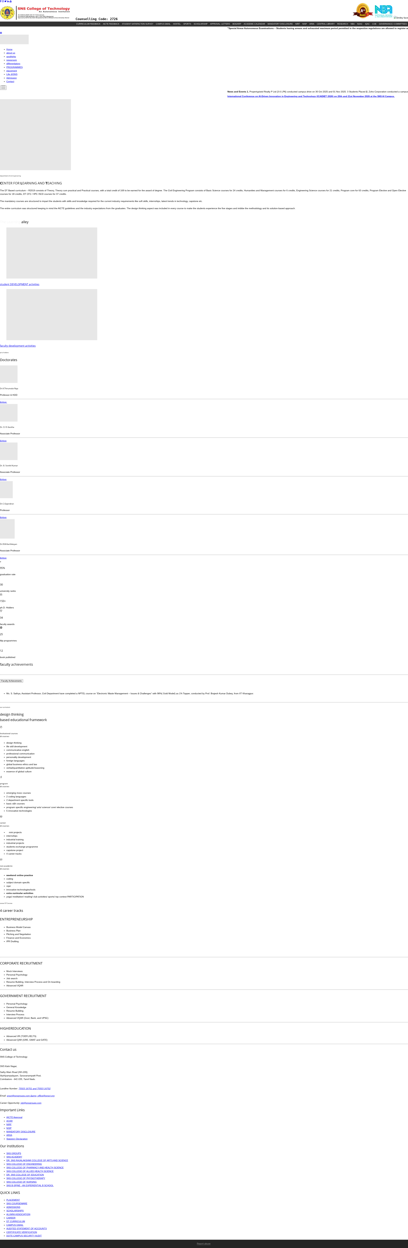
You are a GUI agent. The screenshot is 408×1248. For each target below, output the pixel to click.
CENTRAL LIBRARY (326, 24)
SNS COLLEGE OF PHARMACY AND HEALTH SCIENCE (35, 1167)
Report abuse (204, 1243)
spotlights (11, 56)
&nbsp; (3, 402)
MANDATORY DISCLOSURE (280, 24)
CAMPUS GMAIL (163, 24)
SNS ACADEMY (14, 1157)
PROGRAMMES (14, 67)
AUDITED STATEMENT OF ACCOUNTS (26, 1228)
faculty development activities (18, 346)
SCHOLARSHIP (201, 24)
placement (11, 70)
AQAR (9, 1121)
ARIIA (311, 24)
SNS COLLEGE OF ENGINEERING (24, 1164)
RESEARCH (342, 24)
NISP (304, 24)
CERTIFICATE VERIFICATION (21, 1232)
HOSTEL (177, 24)
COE (374, 24)
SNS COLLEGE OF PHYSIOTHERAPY (25, 1178)
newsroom (11, 60)
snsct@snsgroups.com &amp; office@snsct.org (31, 1095)
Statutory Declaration (17, 1139)
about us (10, 53)
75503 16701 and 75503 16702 (35, 1088)
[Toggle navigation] (3, 88)
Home (9, 49)
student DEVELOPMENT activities (19, 284)
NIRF (297, 24)
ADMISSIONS (13, 1207)
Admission (11, 78)
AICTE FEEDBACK (111, 24)
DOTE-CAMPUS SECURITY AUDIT (24, 1235)
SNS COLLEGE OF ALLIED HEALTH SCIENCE (30, 1171)
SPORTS (187, 24)
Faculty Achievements (11, 681)
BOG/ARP (237, 24)
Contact (10, 81)
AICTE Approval (14, 1117)
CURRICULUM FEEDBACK (88, 24)
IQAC (367, 24)
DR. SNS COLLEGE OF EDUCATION (25, 1174)
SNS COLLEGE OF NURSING (21, 1182)
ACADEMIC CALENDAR (254, 24)
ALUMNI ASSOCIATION (18, 1214)
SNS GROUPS (13, 1153)
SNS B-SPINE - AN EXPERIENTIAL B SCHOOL (30, 1185)
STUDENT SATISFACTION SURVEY (137, 24)
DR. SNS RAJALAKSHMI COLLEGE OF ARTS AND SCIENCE (37, 1160)
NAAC (360, 24)
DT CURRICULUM (15, 1221)
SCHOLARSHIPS (15, 1210)
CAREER (10, 1218)
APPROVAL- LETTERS (220, 24)
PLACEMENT (13, 1200)
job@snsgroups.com (31, 1103)
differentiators (13, 63)
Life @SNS (11, 74)
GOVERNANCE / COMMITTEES (393, 24)
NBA (353, 24)
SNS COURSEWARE (16, 1203)
